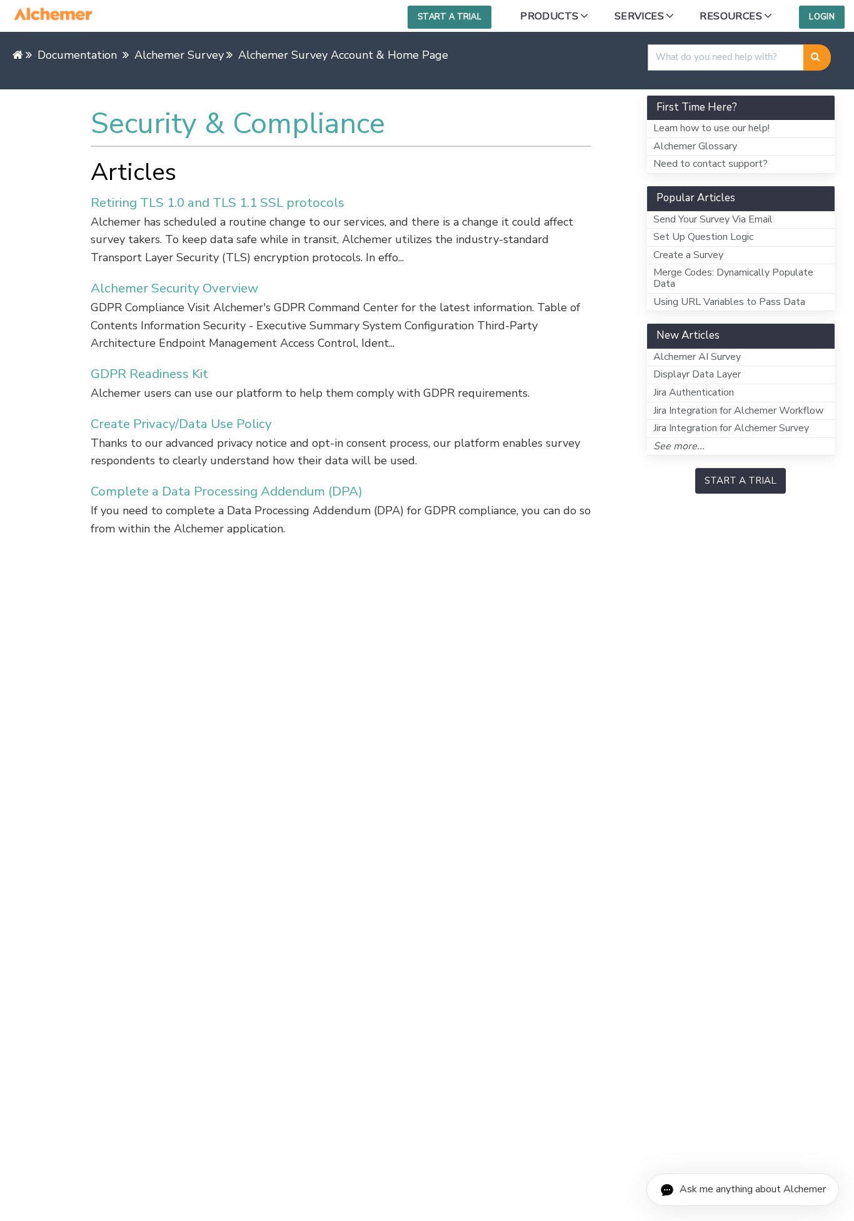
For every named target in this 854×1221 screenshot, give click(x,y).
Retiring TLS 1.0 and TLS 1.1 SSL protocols (217, 202)
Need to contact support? (710, 164)
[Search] (817, 57)
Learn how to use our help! (711, 128)
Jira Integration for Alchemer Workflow (738, 410)
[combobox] (726, 57)
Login (822, 16)
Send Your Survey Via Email (713, 219)
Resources (731, 16)
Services (639, 16)
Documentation (77, 54)
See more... (679, 446)
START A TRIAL (740, 480)
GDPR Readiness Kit (149, 373)
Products (549, 16)
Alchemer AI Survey (697, 357)
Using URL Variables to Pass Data (729, 302)
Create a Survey (688, 255)
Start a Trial (449, 16)
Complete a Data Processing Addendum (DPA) (227, 491)
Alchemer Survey (179, 54)
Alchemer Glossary (695, 146)
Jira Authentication (693, 392)
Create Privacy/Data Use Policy (181, 423)
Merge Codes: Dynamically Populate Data (733, 278)
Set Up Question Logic (703, 237)
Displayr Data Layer (697, 374)
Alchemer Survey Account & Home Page (343, 54)
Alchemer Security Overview (174, 288)
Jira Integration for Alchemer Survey (731, 428)
